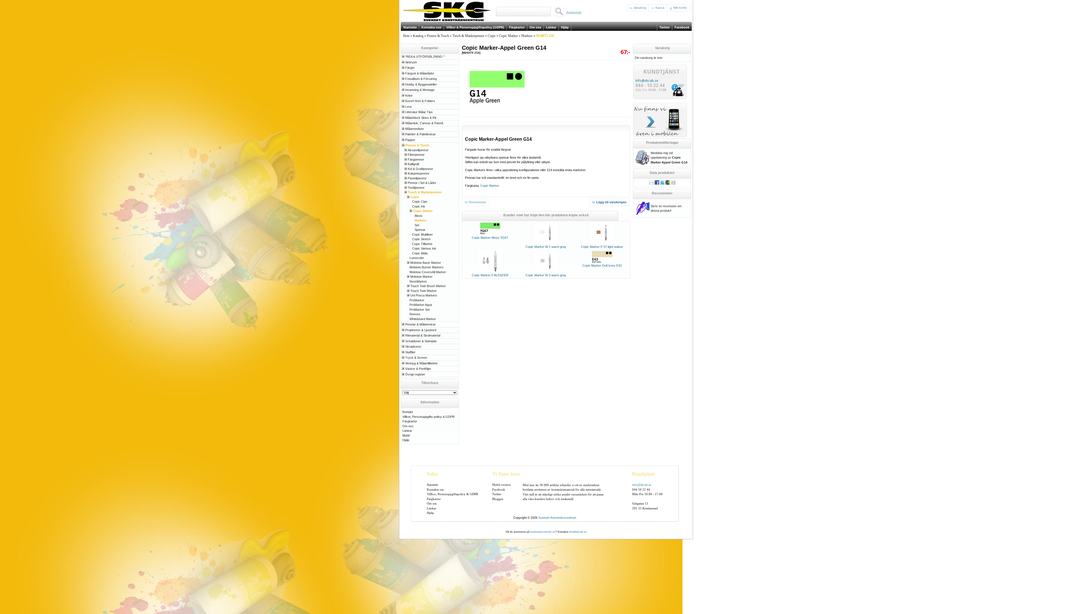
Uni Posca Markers (423, 295)
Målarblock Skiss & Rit (420, 117)
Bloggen (497, 499)
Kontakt (407, 412)
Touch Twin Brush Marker (428, 286)
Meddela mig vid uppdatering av (669, 157)
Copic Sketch (421, 239)
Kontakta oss (435, 489)
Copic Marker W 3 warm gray (546, 275)
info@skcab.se (646, 81)
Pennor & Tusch (438, 36)
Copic (492, 36)
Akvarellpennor (418, 150)
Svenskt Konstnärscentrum (557, 517)
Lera (408, 106)
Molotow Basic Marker (425, 262)
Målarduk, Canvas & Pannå (424, 123)
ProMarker (417, 300)
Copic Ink (418, 206)
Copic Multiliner (422, 234)
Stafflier (410, 352)
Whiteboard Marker (423, 319)
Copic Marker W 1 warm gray (546, 246)
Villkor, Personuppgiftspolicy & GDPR (452, 494)
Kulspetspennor (418, 173)
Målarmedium (414, 128)
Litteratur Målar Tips (419, 112)
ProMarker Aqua (421, 304)
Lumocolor (417, 258)
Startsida (432, 484)
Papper (410, 140)
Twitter (496, 494)
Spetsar (420, 229)
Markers (527, 36)
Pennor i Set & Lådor (422, 182)
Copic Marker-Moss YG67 (490, 237)
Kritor (409, 95)
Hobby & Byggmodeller (421, 84)
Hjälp (405, 440)
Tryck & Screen (416, 357)
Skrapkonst (413, 346)
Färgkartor (409, 421)
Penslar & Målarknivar (420, 324)
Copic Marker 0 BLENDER (490, 275)
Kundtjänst (643, 474)
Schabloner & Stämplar (421, 341)
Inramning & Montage (420, 90)
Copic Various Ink (424, 248)
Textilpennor (416, 187)
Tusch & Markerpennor (468, 36)
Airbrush (411, 62)
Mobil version (501, 484)
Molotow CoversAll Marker (428, 272)
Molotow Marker (421, 276)
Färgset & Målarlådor (419, 73)
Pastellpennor (417, 178)
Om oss (407, 426)
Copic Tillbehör (422, 244)
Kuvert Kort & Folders (420, 101)
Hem (406, 36)
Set (417, 225)
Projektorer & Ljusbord (420, 330)
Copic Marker (508, 36)
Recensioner (662, 193)
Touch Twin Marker (423, 291)
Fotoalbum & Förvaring (421, 78)
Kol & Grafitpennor (420, 169)
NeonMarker (418, 281)
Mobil (406, 435)
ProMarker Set (420, 309)
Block (418, 215)
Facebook (498, 489)
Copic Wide (420, 253)
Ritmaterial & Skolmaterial (422, 335)
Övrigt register (415, 374)
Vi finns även (506, 474)
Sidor (432, 474)
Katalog (418, 36)
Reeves (415, 314)
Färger (410, 67)
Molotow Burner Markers (427, 267)
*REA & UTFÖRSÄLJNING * (424, 56)
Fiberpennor (416, 154)
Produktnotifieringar (662, 143)
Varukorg (662, 48)
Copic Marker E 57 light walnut (602, 246)
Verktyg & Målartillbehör (421, 363)
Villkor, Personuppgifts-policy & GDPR (428, 416)
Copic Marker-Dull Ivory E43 (602, 265)
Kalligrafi (413, 164)
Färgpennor (416, 159)
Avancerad (573, 12)
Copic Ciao (419, 201)
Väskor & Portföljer (418, 368)
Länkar (407, 430)
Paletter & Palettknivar (420, 134)
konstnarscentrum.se (542, 531)
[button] (638, 8)
